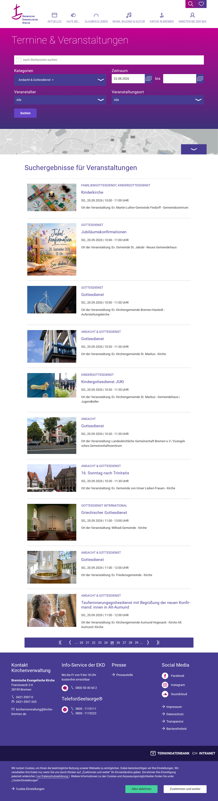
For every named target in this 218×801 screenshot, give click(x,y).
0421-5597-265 (26, 701)
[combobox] (60, 80)
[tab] (194, 149)
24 (106, 642)
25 (112, 642)
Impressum (174, 707)
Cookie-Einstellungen (30, 789)
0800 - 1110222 (85, 713)
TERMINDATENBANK (173, 753)
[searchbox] (58, 79)
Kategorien (23, 71)
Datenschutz (175, 714)
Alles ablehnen (141, 789)
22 (93, 642)
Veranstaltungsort (128, 92)
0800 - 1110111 (85, 708)
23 (100, 642)
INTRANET (207, 753)
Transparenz (174, 721)
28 (130, 642)
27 (124, 642)
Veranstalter (25, 92)
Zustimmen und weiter (185, 789)
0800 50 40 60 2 (86, 688)
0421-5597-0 (24, 697)
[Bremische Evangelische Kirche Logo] (24, 14)
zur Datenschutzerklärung (53, 776)
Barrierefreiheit (176, 728)
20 (81, 642)
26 (118, 642)
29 (136, 642)
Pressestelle (124, 675)
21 (87, 642)
